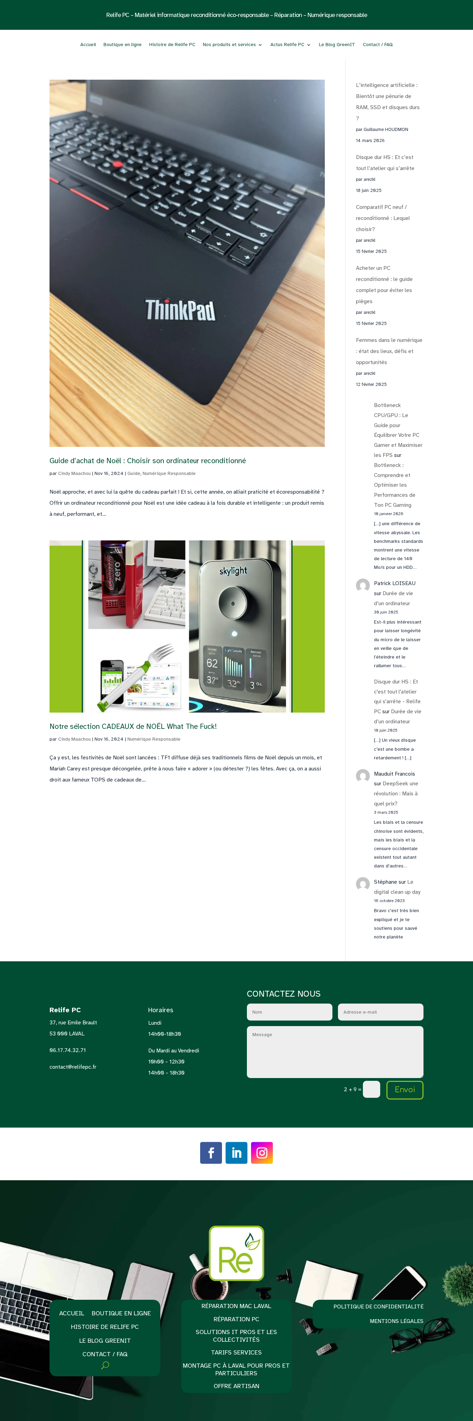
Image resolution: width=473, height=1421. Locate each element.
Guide (133, 473)
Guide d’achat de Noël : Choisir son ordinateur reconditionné (148, 460)
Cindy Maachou (74, 473)
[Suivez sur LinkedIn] (236, 1153)
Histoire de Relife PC (172, 44)
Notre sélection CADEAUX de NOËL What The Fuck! (133, 726)
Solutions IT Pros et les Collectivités (236, 1336)
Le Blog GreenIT (337, 44)
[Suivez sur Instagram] (262, 1153)
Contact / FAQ (378, 44)
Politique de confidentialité (378, 1306)
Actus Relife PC (287, 44)
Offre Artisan (236, 1386)
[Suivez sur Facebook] (211, 1153)
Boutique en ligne (123, 44)
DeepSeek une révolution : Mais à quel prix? (396, 793)
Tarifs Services (236, 1352)
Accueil (88, 44)
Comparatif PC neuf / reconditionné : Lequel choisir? (383, 218)
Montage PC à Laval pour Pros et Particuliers (236, 1369)
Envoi (405, 1090)
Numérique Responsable (169, 473)
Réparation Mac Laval (236, 1306)
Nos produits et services (229, 44)
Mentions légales (396, 1321)
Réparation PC (236, 1319)
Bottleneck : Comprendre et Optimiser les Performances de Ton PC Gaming (395, 485)
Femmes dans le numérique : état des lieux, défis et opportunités (389, 351)
